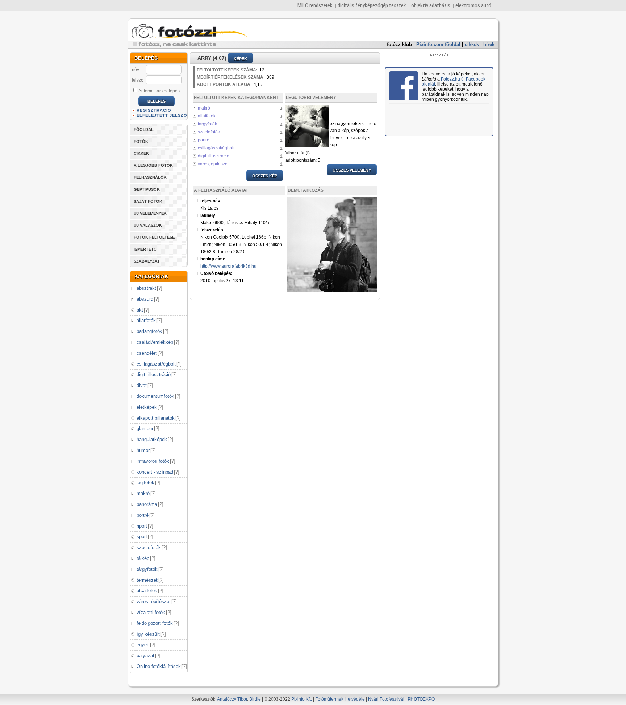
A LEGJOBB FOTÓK (153, 165)
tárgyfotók (147, 569)
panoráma (147, 504)
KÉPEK (240, 59)
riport (142, 526)
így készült (148, 634)
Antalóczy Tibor (232, 699)
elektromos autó (473, 5)
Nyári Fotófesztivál (386, 699)
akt (140, 310)
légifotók (145, 482)
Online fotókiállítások (159, 666)
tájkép (143, 558)
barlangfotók (149, 331)
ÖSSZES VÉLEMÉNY (352, 170)
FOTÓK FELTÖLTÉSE (154, 237)
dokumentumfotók (155, 396)
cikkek (472, 44)
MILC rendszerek (315, 5)
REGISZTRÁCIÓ (154, 110)
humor (143, 450)
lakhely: (208, 215)
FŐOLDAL (144, 129)
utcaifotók (147, 590)
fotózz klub (399, 44)
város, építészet (154, 601)
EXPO (421, 699)
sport (142, 536)
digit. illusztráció (154, 374)
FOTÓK (141, 141)
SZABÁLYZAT (147, 261)
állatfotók (146, 320)
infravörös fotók (153, 461)
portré (143, 515)
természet (147, 580)
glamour (145, 428)
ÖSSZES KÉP (264, 176)
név (135, 69)
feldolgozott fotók (155, 623)
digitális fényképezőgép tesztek (372, 5)
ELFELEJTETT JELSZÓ (162, 115)
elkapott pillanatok (156, 418)
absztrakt (146, 288)
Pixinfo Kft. (301, 699)
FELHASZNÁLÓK (150, 177)
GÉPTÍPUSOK (147, 189)
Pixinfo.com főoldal (438, 44)
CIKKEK (141, 153)
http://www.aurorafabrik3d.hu (228, 266)
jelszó (137, 80)
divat (142, 385)
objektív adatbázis (430, 5)
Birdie (255, 699)
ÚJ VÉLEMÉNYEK (150, 213)
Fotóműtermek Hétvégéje (340, 699)
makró (143, 493)
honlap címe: (213, 258)
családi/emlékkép (155, 342)
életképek (147, 407)
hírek (488, 44)
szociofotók (149, 547)
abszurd (145, 299)
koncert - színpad (155, 472)
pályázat (145, 655)
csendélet (147, 353)
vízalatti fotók (151, 612)
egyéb (143, 644)
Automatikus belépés (159, 91)
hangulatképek (152, 439)
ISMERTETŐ (145, 249)
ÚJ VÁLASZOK (148, 225)
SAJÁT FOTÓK (148, 201)
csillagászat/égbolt (156, 364)
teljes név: (211, 200)
